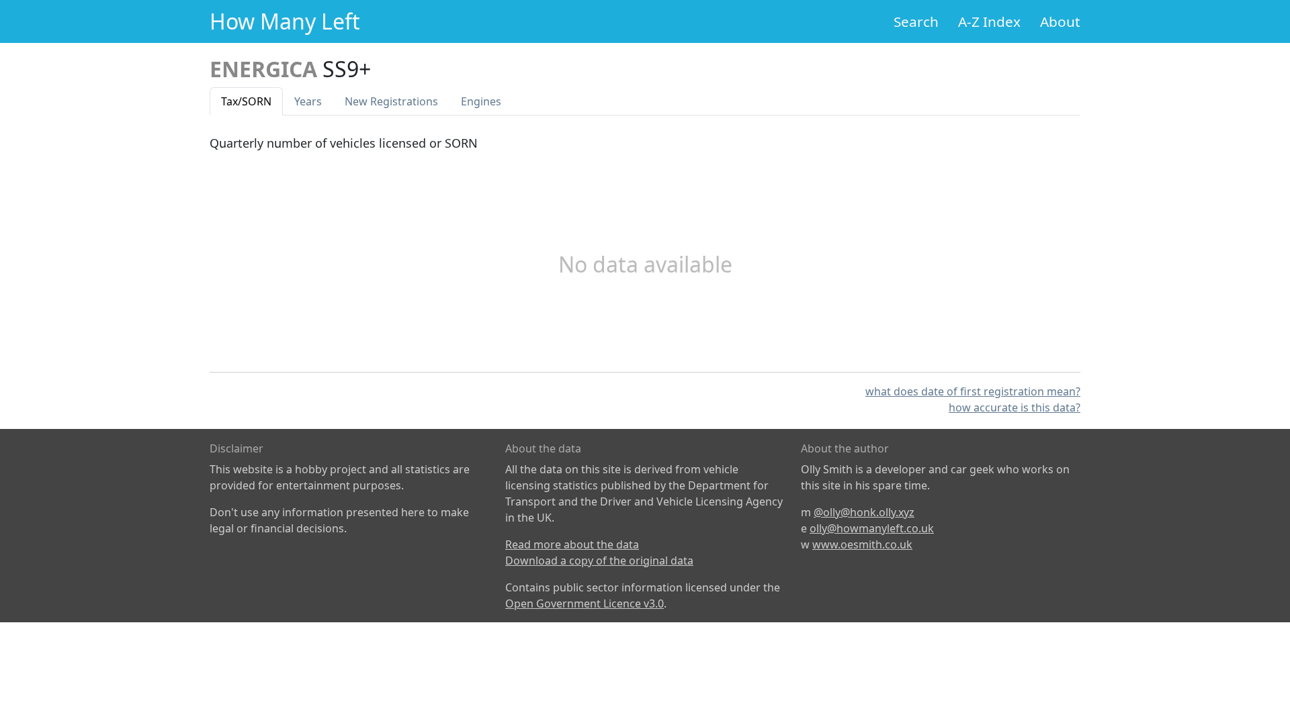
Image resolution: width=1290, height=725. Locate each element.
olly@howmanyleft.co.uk (872, 528)
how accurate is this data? (1014, 407)
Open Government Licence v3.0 (584, 603)
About (1060, 21)
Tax (246, 101)
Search (916, 21)
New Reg (391, 101)
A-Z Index (989, 21)
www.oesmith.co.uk (862, 544)
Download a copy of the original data (599, 560)
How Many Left (285, 21)
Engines (481, 101)
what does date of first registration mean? (972, 391)
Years (308, 101)
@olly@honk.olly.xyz (864, 512)
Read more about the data (572, 544)
